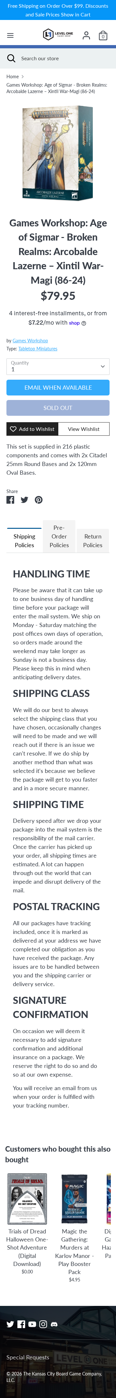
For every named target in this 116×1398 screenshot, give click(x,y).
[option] (58, 153)
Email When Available (58, 387)
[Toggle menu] (10, 35)
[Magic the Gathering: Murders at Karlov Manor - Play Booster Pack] (74, 1199)
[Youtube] (32, 1324)
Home (12, 76)
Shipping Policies (24, 540)
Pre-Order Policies (59, 536)
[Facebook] (21, 1324)
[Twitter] (10, 1324)
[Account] (86, 33)
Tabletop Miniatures (37, 348)
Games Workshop (30, 340)
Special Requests (27, 1357)
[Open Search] (10, 58)
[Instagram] (43, 1324)
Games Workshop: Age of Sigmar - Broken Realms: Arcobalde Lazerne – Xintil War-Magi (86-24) (56, 88)
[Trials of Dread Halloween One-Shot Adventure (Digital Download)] (27, 1199)
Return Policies (92, 540)
